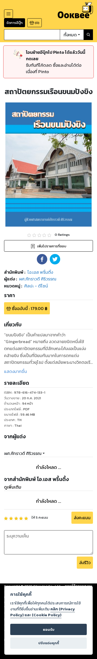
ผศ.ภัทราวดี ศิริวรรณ (22, 453)
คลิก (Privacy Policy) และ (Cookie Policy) (42, 612)
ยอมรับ (48, 629)
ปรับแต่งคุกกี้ (48, 643)
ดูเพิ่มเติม (12, 487)
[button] (42, 259)
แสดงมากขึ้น (15, 371)
